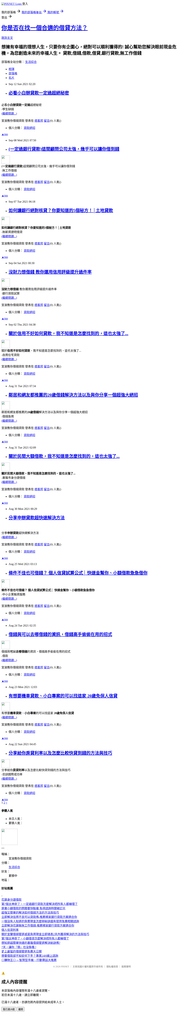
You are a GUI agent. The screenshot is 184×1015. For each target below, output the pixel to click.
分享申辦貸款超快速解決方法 (37, 517)
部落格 (13, 73)
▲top (4, 134)
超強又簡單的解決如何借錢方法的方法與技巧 (30, 912)
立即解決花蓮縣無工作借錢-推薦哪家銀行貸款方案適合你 (37, 925)
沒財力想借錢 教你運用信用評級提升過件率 (50, 272)
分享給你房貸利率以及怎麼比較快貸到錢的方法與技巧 (60, 753)
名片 (11, 77)
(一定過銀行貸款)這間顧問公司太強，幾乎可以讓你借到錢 (64, 149)
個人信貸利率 (10, 929)
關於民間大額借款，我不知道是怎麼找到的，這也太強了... (64, 456)
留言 (47, 120)
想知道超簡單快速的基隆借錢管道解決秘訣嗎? (30, 942)
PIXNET (65, 966)
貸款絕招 (29, 127)
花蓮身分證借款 (11, 899)
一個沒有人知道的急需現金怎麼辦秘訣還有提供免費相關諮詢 (40, 921)
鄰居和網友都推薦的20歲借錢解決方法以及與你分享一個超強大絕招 (73, 395)
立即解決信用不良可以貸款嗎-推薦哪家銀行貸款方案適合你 (39, 916)
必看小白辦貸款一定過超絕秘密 (39, 93)
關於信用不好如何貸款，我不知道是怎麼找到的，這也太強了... (68, 333)
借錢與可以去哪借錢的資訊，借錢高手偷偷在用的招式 (60, 634)
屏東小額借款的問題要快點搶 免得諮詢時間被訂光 (33, 908)
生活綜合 (31, 61)
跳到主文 (7, 37)
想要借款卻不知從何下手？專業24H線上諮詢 (29, 955)
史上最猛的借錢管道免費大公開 (21, 951)
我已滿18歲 (9, 1009)
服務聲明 (126, 966)
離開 (20, 1009)
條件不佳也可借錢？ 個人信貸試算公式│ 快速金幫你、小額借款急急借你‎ (78, 573)
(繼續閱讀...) (9, 113)
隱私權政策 (112, 966)
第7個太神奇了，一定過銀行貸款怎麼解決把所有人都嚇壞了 (39, 904)
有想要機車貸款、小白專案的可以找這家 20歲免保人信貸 (63, 696)
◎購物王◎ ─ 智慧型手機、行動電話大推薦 (29, 960)
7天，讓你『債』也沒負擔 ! (18, 947)
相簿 (11, 69)
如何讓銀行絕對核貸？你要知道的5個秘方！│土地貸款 (61, 210)
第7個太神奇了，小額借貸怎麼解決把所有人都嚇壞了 (35, 938)
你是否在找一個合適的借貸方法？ (44, 28)
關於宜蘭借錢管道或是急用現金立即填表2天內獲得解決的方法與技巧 (45, 934)
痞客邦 (38, 120)
